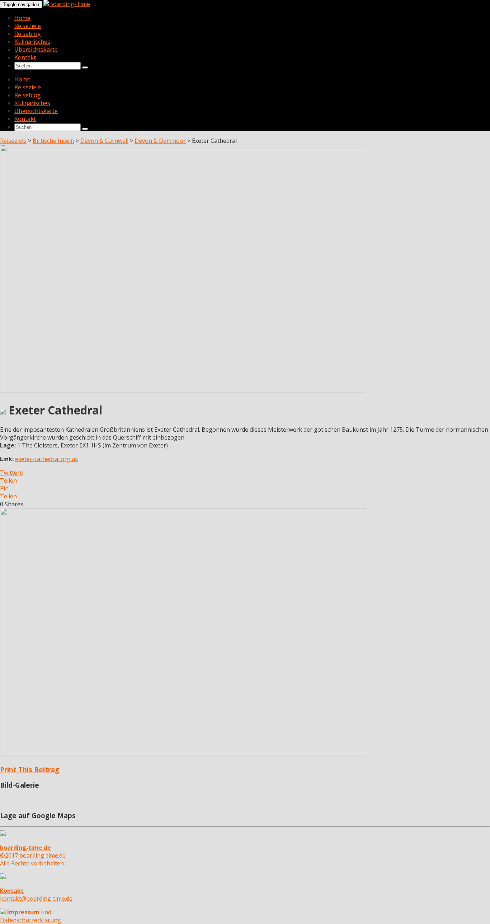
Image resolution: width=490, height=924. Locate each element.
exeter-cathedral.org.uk (46, 459)
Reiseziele (27, 26)
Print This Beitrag (29, 769)
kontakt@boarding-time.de (36, 894)
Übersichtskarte (36, 49)
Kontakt (25, 57)
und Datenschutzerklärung (30, 916)
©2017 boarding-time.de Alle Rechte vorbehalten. (33, 855)
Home (22, 18)
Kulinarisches (32, 42)
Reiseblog (27, 34)
